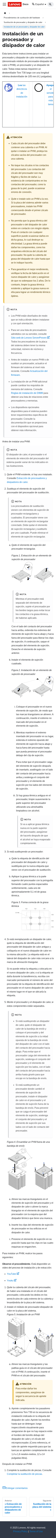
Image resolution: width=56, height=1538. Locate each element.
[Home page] (5, 13)
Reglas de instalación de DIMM (27, 393)
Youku (10, 1280)
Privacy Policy (20, 1531)
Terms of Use (36, 1531)
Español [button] (39, 4)
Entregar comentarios (17, 1488)
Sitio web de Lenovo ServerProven (29, 338)
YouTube (11, 1274)
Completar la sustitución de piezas (24, 1474)
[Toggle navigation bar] (4, 4)
